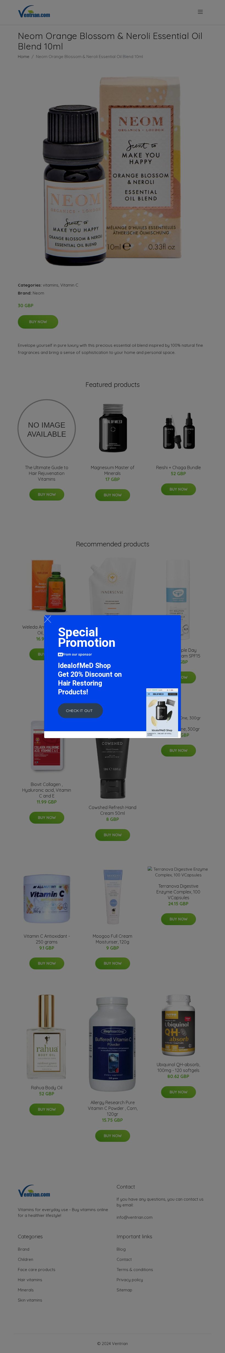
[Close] (47, 619)
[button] (80, 710)
